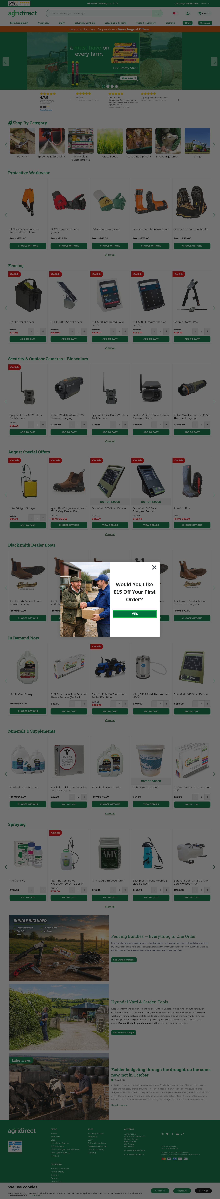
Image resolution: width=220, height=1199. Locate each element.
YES (135, 613)
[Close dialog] (154, 567)
